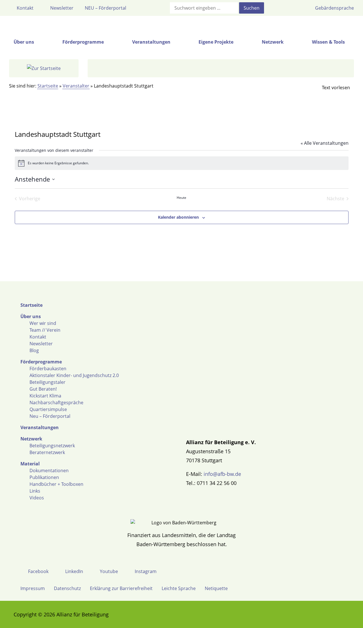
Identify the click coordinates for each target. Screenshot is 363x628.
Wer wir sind (42, 323)
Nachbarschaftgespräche (56, 402)
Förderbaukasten (47, 368)
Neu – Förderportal (49, 416)
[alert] (182, 163)
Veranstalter (76, 86)
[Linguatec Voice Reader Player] (331, 87)
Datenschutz (67, 588)
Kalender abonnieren (178, 217)
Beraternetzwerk (47, 452)
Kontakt (37, 337)
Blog (34, 350)
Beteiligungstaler (47, 382)
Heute (181, 197)
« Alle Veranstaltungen (325, 143)
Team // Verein (44, 330)
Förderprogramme (41, 362)
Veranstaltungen (39, 427)
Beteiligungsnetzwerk (52, 445)
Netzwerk (31, 439)
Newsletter (41, 343)
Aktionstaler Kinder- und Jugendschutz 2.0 (74, 375)
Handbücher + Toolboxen (56, 484)
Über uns (30, 316)
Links (34, 491)
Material (30, 464)
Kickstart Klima (45, 396)
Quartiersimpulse (48, 409)
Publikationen (44, 477)
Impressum (32, 588)
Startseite (47, 86)
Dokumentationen (49, 470)
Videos (36, 498)
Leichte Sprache (179, 588)
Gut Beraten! (43, 389)
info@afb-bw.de (222, 474)
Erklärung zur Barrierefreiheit (121, 588)
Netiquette (216, 588)
